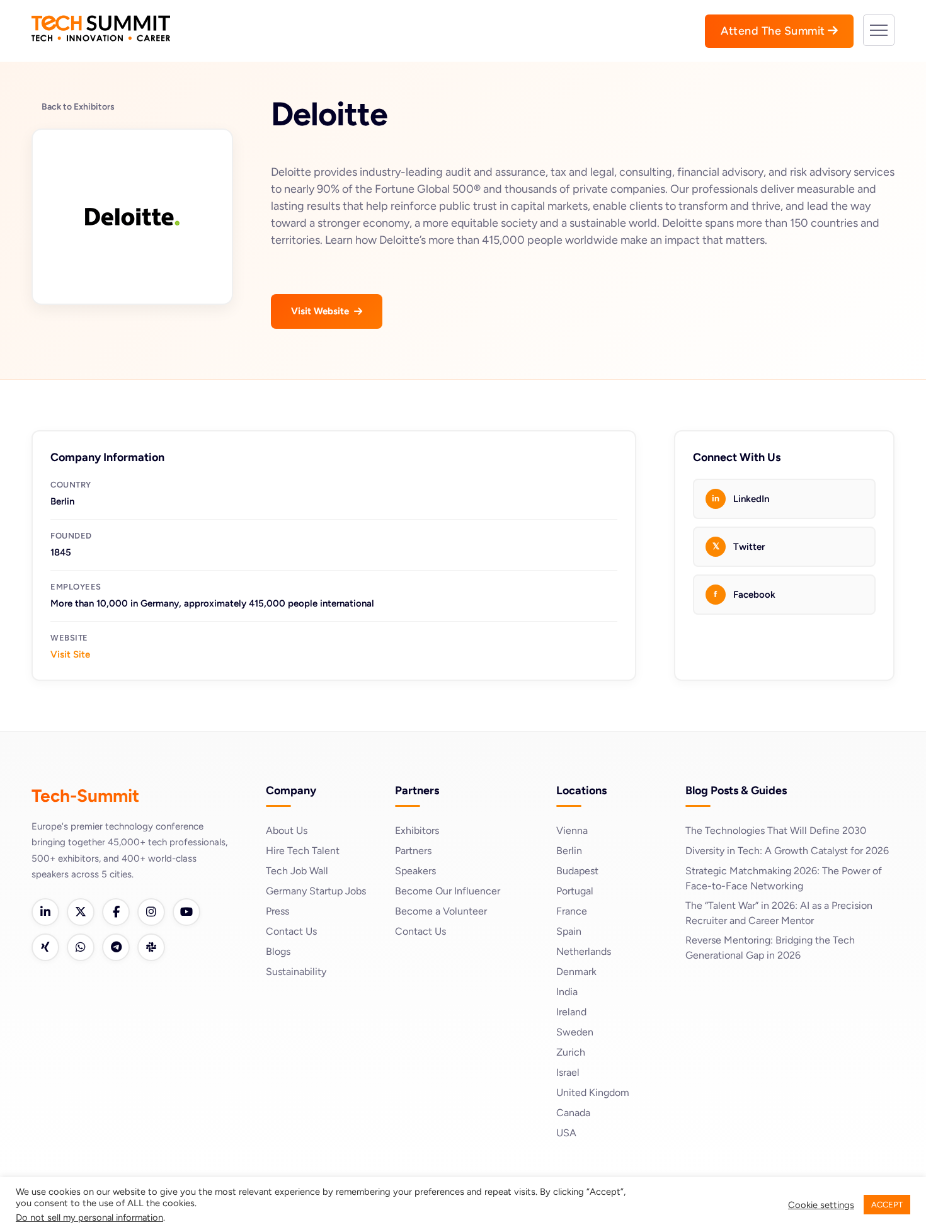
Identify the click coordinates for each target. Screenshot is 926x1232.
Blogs (278, 951)
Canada (573, 1113)
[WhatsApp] (80, 947)
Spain (568, 931)
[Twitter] (80, 912)
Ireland (571, 1012)
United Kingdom (592, 1092)
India (567, 992)
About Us (286, 830)
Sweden (574, 1032)
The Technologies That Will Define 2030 (775, 830)
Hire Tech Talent (303, 851)
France (571, 911)
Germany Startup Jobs (316, 891)
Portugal (574, 891)
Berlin (569, 851)
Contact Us (291, 931)
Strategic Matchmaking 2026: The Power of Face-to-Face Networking (783, 878)
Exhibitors (417, 830)
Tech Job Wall (297, 871)
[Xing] (45, 947)
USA (566, 1133)
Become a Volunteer (441, 911)
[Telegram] (116, 947)
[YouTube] (186, 912)
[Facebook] (116, 912)
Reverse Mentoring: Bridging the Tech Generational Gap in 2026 (770, 947)
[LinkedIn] (45, 912)
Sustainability (296, 972)
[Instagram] (151, 912)
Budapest (577, 871)
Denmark (576, 972)
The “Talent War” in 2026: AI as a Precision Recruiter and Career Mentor (778, 913)
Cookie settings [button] (821, 1205)
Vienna (572, 830)
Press (277, 911)
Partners (413, 851)
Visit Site (70, 654)
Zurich (570, 1052)
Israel (568, 1072)
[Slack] (151, 947)
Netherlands (583, 951)
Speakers (415, 871)
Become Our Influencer (447, 891)
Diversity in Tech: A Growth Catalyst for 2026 (787, 851)
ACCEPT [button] (887, 1204)
